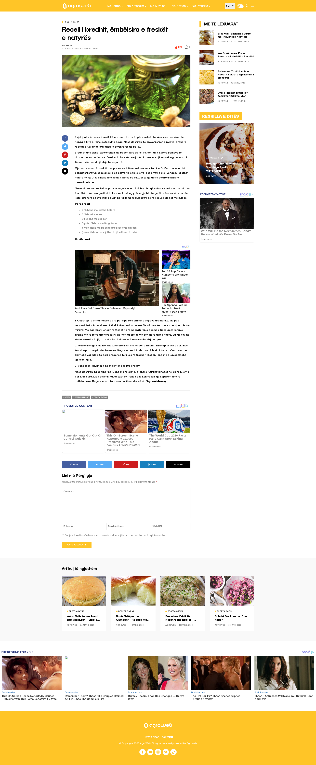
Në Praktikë (200, 6)
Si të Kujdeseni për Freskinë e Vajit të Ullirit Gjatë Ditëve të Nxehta (226, 167)
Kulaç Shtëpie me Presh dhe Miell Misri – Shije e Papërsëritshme (82, 618)
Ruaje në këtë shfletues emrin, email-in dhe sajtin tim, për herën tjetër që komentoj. (115, 535)
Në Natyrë (178, 6)
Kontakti (167, 737)
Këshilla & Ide (215, 158)
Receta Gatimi (71, 22)
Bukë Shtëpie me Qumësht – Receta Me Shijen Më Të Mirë (131, 618)
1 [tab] (245, 128)
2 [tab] (247, 128)
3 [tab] (249, 128)
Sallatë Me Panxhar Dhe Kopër (231, 618)
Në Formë (113, 6)
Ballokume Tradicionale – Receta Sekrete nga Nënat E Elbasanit (236, 74)
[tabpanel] (226, 153)
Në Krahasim (135, 6)
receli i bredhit (82, 397)
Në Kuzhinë (157, 6)
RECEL (67, 397)
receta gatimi (100, 397)
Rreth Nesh (152, 737)
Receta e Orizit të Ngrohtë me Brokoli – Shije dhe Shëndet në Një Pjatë (182, 618)
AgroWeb (67, 46)
